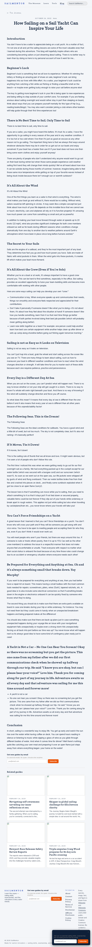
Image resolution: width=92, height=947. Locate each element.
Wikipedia (81, 903)
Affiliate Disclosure (69, 914)
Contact (68, 896)
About (67, 893)
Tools (54, 3)
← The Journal (14, 13)
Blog (62, 3)
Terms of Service (69, 906)
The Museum (34, 3)
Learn (46, 3)
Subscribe (53, 761)
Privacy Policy (68, 900)
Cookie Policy (68, 919)
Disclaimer (70, 910)
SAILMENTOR (15, 3)
